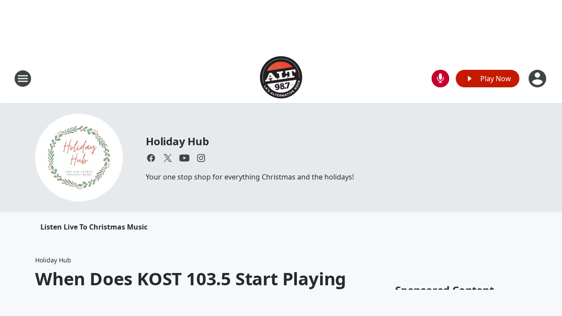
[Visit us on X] (167, 158)
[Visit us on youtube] (184, 158)
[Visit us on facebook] (151, 158)
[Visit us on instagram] (201, 158)
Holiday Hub (177, 141)
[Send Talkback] (440, 78)
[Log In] (538, 78)
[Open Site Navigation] (23, 78)
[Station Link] (281, 78)
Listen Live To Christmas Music (94, 227)
